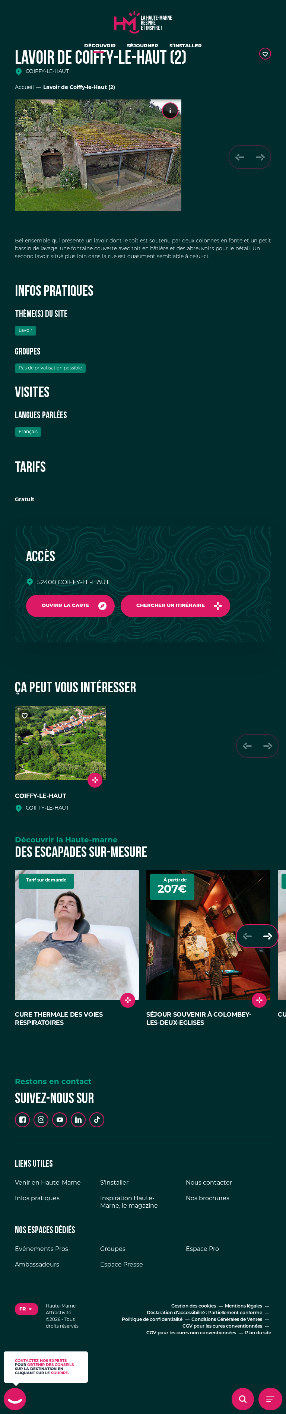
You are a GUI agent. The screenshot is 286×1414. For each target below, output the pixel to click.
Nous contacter (209, 1183)
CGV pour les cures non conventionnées (191, 1333)
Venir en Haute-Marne (48, 1183)
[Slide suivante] (260, 157)
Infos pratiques (37, 1199)
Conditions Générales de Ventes (226, 1320)
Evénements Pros (41, 1249)
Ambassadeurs (37, 1265)
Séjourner (142, 46)
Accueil (24, 87)
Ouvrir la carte (65, 605)
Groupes (112, 1249)
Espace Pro (202, 1249)
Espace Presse (121, 1265)
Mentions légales (243, 1306)
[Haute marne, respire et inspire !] (143, 20)
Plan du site (258, 1333)
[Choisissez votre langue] (26, 1309)
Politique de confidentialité (152, 1320)
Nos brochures (207, 1199)
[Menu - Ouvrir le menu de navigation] (270, 1399)
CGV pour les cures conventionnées (222, 1326)
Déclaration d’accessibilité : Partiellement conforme (204, 1313)
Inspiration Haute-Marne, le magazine (129, 1202)
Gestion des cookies (193, 1306)
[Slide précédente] (239, 157)
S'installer (114, 1183)
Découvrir (100, 46)
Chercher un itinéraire (170, 605)
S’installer (185, 46)
